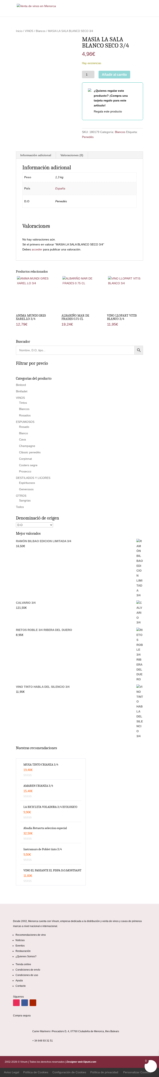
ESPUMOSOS (25, 421)
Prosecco (25, 471)
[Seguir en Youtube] (33, 1002)
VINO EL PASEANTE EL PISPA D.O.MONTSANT (52, 870)
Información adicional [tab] (35, 155)
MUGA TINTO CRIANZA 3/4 (40, 764)
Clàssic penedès (30, 452)
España (60, 188)
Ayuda (19, 980)
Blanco (23, 433)
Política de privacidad (104, 1072)
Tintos (23, 402)
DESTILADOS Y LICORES (33, 477)
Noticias (20, 940)
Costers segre (28, 465)
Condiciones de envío (28, 969)
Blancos (41, 31)
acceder (37, 249)
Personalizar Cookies (137, 1072)
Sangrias (25, 500)
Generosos (26, 489)
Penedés (88, 137)
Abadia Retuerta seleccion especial (45, 828)
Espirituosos (27, 482)
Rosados (25, 415)
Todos (20, 507)
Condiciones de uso (27, 975)
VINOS (29, 31)
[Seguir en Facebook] (24, 1002)
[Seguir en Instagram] (16, 1002)
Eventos (20, 945)
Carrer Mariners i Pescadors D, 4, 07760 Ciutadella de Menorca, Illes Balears (75, 1031)
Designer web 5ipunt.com (81, 1061)
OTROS (21, 495)
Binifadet (21, 391)
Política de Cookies (35, 1072)
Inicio (19, 31)
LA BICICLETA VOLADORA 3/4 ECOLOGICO (50, 807)
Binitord (21, 385)
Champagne (27, 446)
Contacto (21, 985)
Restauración (23, 951)
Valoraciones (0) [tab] (71, 155)
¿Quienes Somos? (26, 956)
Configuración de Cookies (69, 1072)
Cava (22, 439)
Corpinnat (25, 458)
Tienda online (23, 964)
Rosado (24, 426)
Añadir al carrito (114, 74)
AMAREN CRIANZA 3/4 (38, 786)
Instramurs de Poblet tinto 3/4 (42, 849)
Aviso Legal (11, 1072)
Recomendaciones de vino (31, 934)
